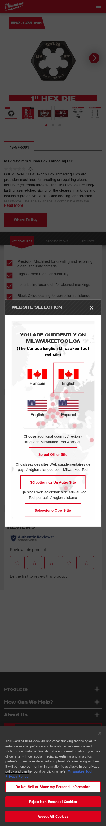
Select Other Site (52, 454)
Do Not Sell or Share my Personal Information (53, 786)
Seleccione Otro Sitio (52, 510)
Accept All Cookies (53, 816)
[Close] (99, 733)
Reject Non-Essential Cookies (53, 801)
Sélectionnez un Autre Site (53, 482)
